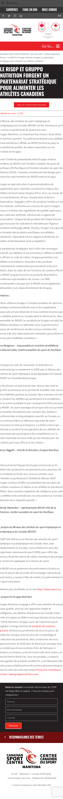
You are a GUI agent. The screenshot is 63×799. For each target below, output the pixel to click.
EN (59, 15)
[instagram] (15, 15)
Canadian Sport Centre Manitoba (14, 54)
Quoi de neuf (36, 54)
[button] (31, 737)
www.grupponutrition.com (23, 674)
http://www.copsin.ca (48, 589)
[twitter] (9, 15)
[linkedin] (21, 15)
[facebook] (3, 15)
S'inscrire (13, 725)
